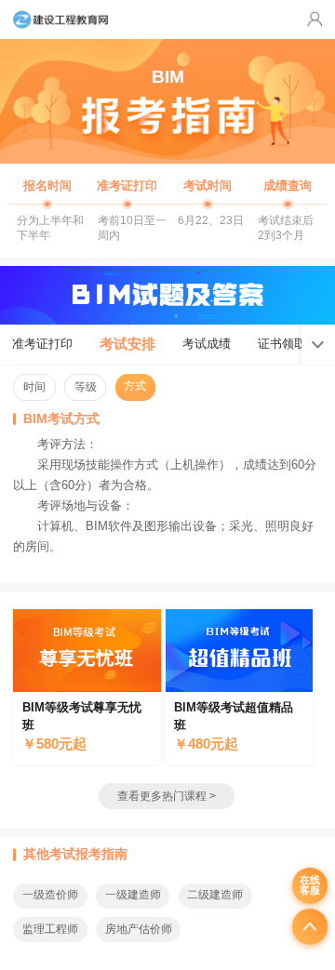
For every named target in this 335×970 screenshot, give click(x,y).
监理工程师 (50, 929)
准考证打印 (42, 344)
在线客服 (310, 885)
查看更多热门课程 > (166, 796)
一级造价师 (50, 894)
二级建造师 (215, 894)
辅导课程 (86, 687)
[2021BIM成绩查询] (288, 207)
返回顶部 (310, 926)
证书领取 (282, 344)
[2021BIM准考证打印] (127, 207)
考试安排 (127, 344)
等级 (85, 386)
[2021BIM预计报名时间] (47, 207)
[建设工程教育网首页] (60, 19)
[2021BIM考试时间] (208, 207)
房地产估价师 (138, 929)
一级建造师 (133, 894)
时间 (34, 386)
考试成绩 (206, 344)
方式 (135, 386)
